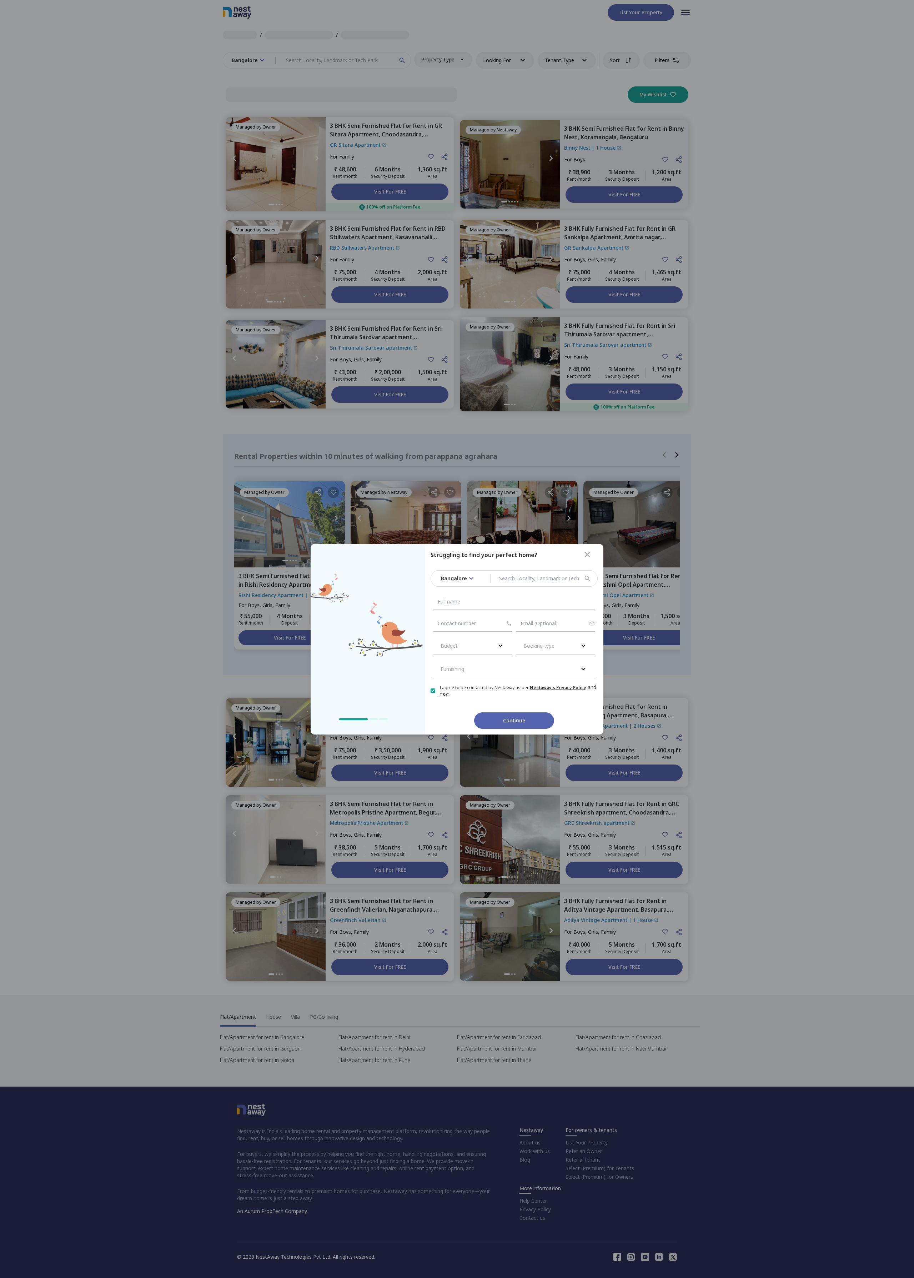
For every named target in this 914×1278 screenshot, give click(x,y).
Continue (514, 720)
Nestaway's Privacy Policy (558, 688)
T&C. (445, 695)
